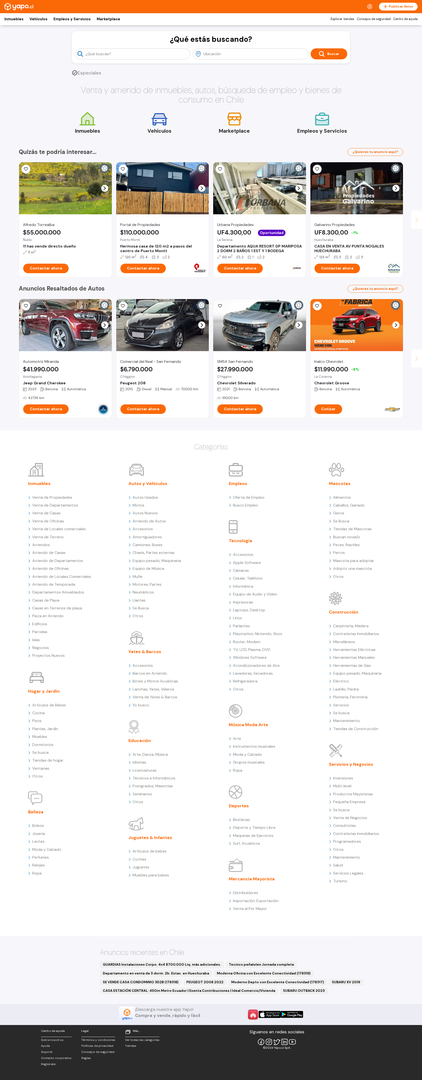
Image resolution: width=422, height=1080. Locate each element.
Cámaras (241, 570)
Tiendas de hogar (47, 760)
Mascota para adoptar (353, 560)
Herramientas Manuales (354, 657)
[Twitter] (277, 1042)
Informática (243, 586)
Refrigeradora (245, 681)
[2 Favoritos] (123, 169)
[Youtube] (292, 1042)
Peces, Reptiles (346, 544)
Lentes (38, 841)
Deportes (239, 806)
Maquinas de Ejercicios (253, 835)
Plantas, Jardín (45, 728)
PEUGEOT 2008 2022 (204, 982)
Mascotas (339, 483)
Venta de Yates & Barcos (155, 697)
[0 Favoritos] (220, 169)
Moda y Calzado (46, 849)
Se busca (40, 752)
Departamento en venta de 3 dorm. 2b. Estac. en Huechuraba (156, 973)
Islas (36, 639)
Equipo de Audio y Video (255, 594)
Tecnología (240, 541)
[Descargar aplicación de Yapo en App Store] (270, 1014)
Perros (339, 552)
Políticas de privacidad (97, 1046)
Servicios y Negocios (351, 764)
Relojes (38, 865)
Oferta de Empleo (248, 497)
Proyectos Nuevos (48, 655)
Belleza (35, 812)
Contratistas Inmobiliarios (356, 633)
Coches (139, 859)
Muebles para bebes (151, 875)
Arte (237, 738)
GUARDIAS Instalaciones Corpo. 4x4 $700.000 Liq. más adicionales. (162, 964)
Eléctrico (341, 681)
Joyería (38, 833)
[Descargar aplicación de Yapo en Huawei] (253, 1014)
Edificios (39, 623)
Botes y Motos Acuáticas (155, 681)
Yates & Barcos (144, 652)
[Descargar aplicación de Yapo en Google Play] (292, 1014)
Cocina (38, 712)
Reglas (86, 1058)
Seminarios (142, 794)
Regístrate (48, 1064)
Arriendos (41, 544)
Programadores (347, 841)
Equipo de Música (148, 568)
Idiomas (139, 762)
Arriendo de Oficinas (50, 568)
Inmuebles (13, 19)
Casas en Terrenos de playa (57, 608)
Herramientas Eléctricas (354, 649)
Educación (139, 741)
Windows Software (250, 657)
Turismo (340, 881)
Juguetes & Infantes (150, 838)
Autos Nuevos (145, 513)
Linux (237, 617)
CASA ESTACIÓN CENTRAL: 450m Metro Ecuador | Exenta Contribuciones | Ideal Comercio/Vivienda (189, 990)
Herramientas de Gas (352, 665)
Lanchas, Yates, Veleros (153, 689)
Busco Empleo (245, 505)
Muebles (39, 736)
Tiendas (130, 1046)
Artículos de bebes (150, 851)
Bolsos (38, 825)
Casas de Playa (45, 600)
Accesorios (143, 528)
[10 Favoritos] (317, 306)
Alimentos (342, 497)
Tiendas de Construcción (355, 728)
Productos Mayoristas (353, 794)
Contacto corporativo (56, 1058)
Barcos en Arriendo (150, 673)
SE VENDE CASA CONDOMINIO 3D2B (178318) (141, 982)
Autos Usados (145, 497)
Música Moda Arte (248, 725)
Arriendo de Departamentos (57, 560)
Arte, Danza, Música (150, 754)
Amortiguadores (147, 537)
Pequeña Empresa (349, 801)
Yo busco (141, 705)
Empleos (238, 483)
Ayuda (45, 1046)
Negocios (40, 647)
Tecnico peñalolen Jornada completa (261, 964)
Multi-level (342, 785)
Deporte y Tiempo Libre (254, 827)
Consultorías (344, 825)
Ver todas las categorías (142, 1040)
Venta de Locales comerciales (59, 528)
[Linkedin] (284, 1042)
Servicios (341, 705)
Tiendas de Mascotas (352, 528)
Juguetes (141, 867)
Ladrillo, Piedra (346, 689)
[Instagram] (269, 1042)
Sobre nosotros (52, 1040)
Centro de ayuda (405, 19)
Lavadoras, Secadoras (253, 673)
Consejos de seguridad (374, 19)
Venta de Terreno (48, 537)
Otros (37, 776)
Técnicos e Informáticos (154, 778)
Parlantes (241, 625)
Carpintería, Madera (351, 625)
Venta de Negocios (350, 817)
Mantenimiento (346, 720)
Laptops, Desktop (249, 610)
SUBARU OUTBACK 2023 (304, 990)
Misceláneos (344, 641)
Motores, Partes (147, 584)
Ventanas (40, 768)
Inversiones (343, 778)
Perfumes (40, 857)
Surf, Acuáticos (246, 843)
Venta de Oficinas (48, 521)
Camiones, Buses (147, 544)
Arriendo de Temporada (53, 584)
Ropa (37, 873)
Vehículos (38, 19)
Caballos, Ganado (349, 505)
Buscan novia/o (346, 537)
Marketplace (108, 19)
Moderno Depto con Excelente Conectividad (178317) (277, 982)
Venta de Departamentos (55, 505)
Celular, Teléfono (248, 578)
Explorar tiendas (342, 19)
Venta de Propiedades (52, 497)
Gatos (338, 513)
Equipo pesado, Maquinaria (157, 560)
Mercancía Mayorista (252, 879)
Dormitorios (42, 744)
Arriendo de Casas (48, 552)
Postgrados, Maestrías (153, 785)
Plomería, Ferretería (350, 697)
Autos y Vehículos (147, 483)
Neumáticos (143, 592)
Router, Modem (246, 641)
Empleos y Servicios (72, 19)
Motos (138, 505)
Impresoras (243, 602)
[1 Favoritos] (25, 169)
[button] (104, 188)
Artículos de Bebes (49, 705)
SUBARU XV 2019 (346, 982)
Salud (338, 865)
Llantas (139, 600)
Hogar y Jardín (44, 691)
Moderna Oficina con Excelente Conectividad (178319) (264, 973)
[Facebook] (261, 1042)
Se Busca (141, 608)
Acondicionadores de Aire (256, 665)
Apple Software (247, 562)
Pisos (37, 720)
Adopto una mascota (352, 568)
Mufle (137, 576)
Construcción (343, 612)
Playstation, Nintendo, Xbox (257, 633)
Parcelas (39, 631)
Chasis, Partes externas (154, 552)
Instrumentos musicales (254, 746)
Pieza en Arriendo (47, 615)
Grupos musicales (249, 762)
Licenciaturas (145, 770)
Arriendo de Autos (149, 521)
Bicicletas (241, 819)
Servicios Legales (348, 873)
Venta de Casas (46, 513)
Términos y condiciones (98, 1040)
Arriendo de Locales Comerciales (61, 576)
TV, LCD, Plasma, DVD (251, 649)
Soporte (46, 1052)
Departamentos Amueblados (58, 592)
